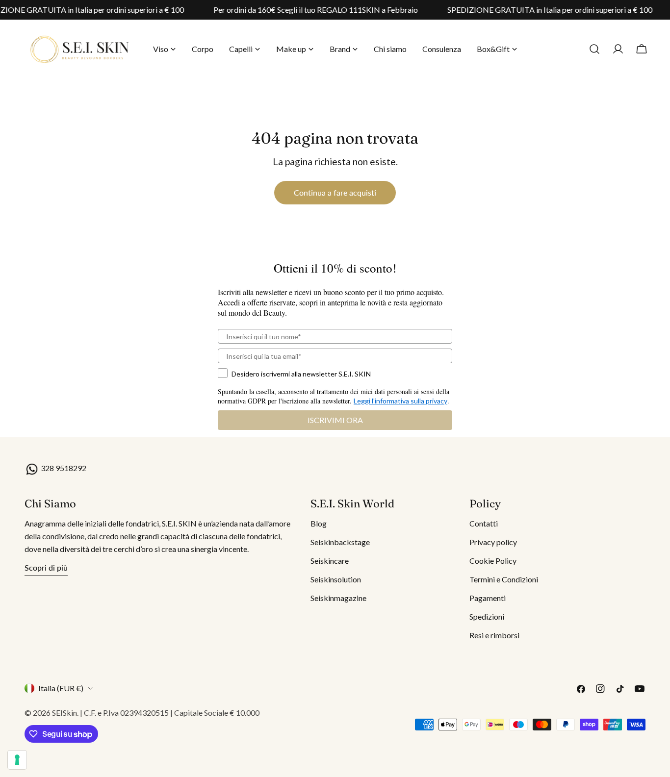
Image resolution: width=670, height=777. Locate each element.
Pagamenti (487, 597)
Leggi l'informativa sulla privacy (400, 401)
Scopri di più (46, 567)
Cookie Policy (492, 560)
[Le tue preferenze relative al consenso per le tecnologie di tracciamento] (17, 760)
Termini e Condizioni (503, 579)
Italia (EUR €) (60, 688)
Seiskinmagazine (338, 597)
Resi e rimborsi (494, 635)
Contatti (483, 523)
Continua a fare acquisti (335, 192)
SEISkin (64, 712)
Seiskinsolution (335, 579)
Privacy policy (493, 542)
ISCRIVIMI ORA (335, 420)
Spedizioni (486, 616)
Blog (318, 523)
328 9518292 (62, 468)
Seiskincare (329, 560)
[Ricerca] (594, 49)
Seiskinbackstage (340, 542)
